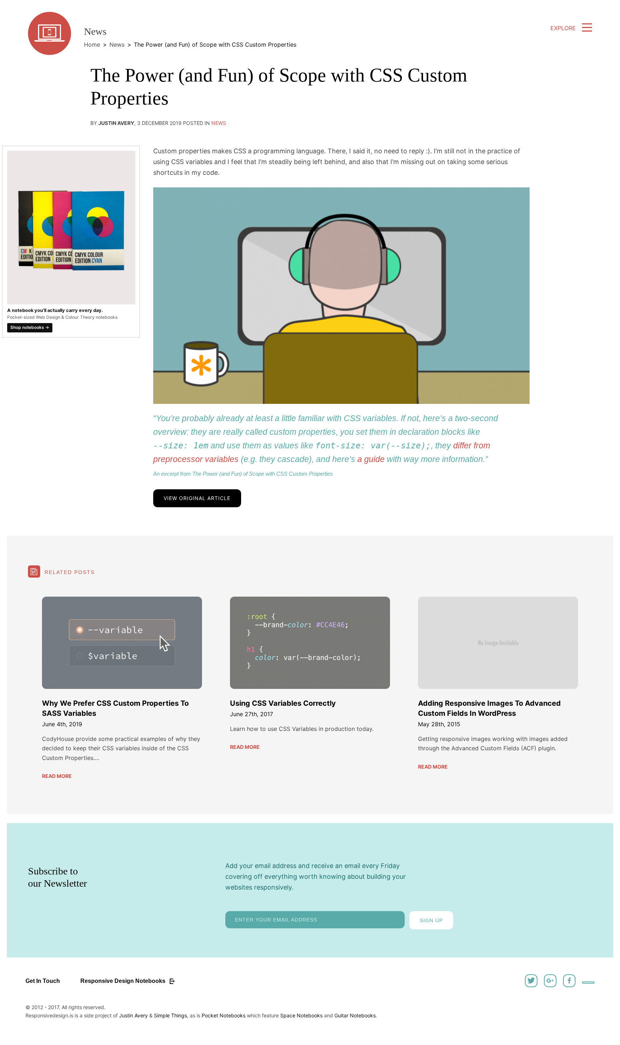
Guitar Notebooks (355, 1015)
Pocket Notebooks (223, 1015)
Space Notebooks (301, 1015)
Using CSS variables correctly (283, 703)
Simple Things (170, 1015)
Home (92, 44)
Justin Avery (133, 1015)
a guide (371, 459)
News (117, 44)
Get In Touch (42, 981)
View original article (197, 498)
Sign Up (431, 920)
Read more (57, 776)
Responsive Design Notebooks (123, 981)
